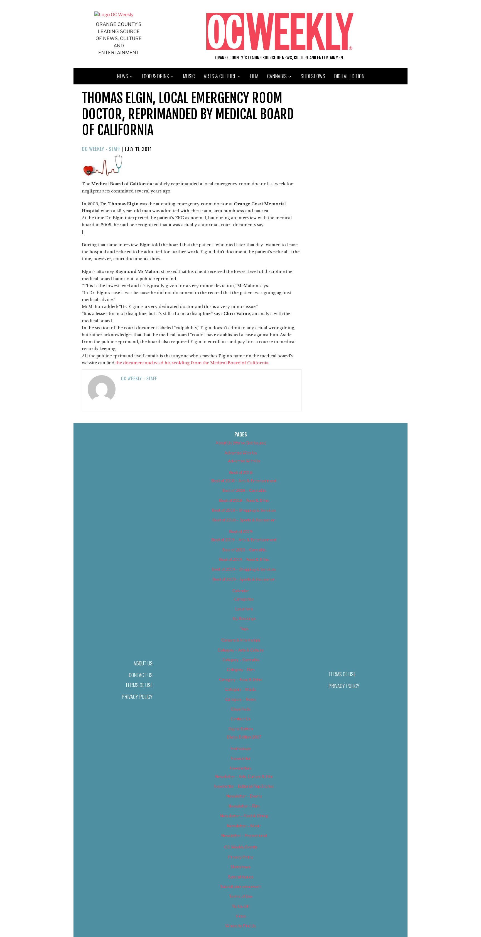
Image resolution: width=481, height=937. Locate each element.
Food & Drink (155, 76)
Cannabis (277, 76)
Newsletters (240, 768)
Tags (244, 628)
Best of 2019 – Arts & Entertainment (243, 539)
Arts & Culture (220, 76)
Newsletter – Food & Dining (244, 815)
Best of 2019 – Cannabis (244, 549)
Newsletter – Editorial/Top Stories (244, 786)
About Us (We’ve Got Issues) (240, 442)
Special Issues (240, 876)
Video (240, 916)
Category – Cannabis (240, 659)
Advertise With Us (240, 452)
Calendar (240, 590)
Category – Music (240, 689)
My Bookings (244, 618)
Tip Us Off (240, 906)
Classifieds (240, 709)
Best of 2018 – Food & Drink (244, 500)
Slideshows (313, 76)
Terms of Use (139, 685)
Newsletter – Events (244, 796)
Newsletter (241, 758)
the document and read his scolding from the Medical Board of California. (192, 362)
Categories (244, 599)
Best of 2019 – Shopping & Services (244, 569)
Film (254, 76)
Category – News (240, 699)
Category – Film (240, 669)
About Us (143, 663)
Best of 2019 (240, 531)
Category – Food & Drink (240, 679)
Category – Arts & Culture (240, 650)
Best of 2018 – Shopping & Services (244, 510)
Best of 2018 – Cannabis (244, 490)
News (122, 76)
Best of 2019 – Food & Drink (244, 559)
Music (189, 76)
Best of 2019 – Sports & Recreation (243, 579)
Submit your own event (240, 886)
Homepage (241, 748)
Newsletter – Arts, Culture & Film (244, 776)
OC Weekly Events (240, 847)
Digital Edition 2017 (244, 737)
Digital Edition (349, 76)
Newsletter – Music (244, 825)
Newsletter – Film (243, 806)
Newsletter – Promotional (244, 835)
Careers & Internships (240, 640)
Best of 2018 (240, 472)
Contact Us (141, 675)
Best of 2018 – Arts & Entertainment (243, 480)
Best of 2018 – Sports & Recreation (243, 520)
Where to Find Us (240, 925)
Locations (244, 608)
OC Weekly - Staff (101, 148)
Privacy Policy (137, 696)
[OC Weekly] (113, 14)
